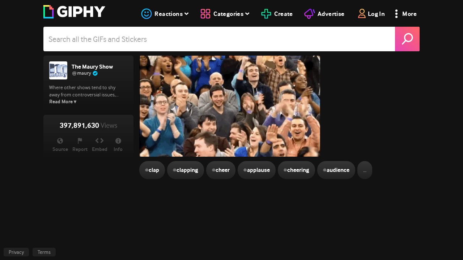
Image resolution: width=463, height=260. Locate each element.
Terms (44, 252)
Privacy (16, 252)
